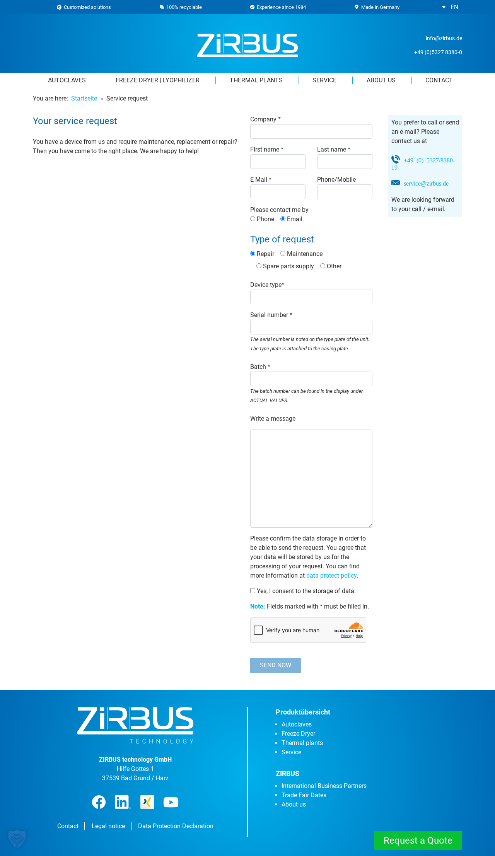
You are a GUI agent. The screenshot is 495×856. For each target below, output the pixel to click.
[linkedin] (123, 802)
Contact (439, 80)
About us (381, 80)
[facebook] (98, 802)
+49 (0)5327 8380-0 (438, 52)
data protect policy (331, 575)
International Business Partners (324, 785)
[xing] (147, 802)
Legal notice (108, 826)
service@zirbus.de (426, 183)
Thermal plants (256, 80)
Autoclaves (67, 80)
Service (324, 80)
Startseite (84, 98)
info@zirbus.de (444, 38)
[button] (450, 7)
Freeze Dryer (298, 733)
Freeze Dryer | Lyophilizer (158, 80)
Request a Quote (418, 840)
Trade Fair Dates (304, 795)
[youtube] (171, 802)
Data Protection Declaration (175, 826)
